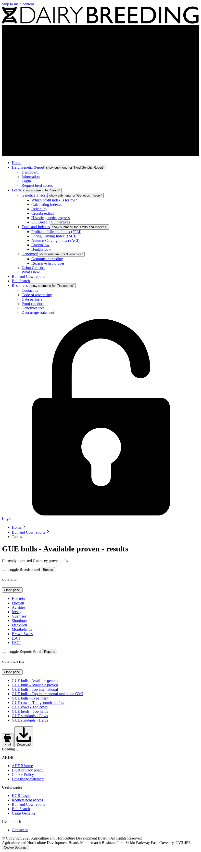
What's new (31, 272)
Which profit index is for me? (54, 200)
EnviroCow (40, 245)
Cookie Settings (15, 847)
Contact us (30, 290)
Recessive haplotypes (47, 263)
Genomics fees (33, 308)
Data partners (32, 299)
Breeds (48, 570)
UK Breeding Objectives (50, 222)
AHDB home (22, 766)
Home (16, 163)
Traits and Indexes (36, 227)
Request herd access (37, 185)
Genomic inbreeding (47, 259)
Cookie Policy (23, 774)
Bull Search (21, 281)
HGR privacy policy (27, 770)
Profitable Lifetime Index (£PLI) (56, 232)
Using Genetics (33, 268)
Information (31, 177)
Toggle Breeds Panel (24, 569)
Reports (49, 652)
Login (26, 181)
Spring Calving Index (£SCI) (53, 236)
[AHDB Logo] (100, 22)
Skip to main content (18, 4)
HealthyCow (41, 249)
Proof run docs (33, 304)
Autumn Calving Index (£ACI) (55, 240)
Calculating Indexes (46, 204)
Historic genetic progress (50, 218)
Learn (16, 190)
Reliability (39, 209)
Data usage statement (38, 312)
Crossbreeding (42, 213)
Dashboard (30, 172)
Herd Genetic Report (28, 167)
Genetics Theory (34, 195)
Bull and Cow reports (28, 276)
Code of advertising (37, 295)
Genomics (29, 254)
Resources (20, 285)
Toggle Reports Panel (24, 651)
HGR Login (21, 796)
